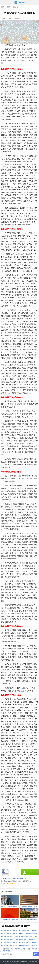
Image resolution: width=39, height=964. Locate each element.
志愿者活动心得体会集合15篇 (15, 949)
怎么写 (15, 7)
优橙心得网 (17, 961)
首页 (2, 7)
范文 (8, 7)
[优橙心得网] (19, 2)
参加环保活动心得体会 (9, 945)
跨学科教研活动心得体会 (10, 936)
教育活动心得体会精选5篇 (29, 933)
